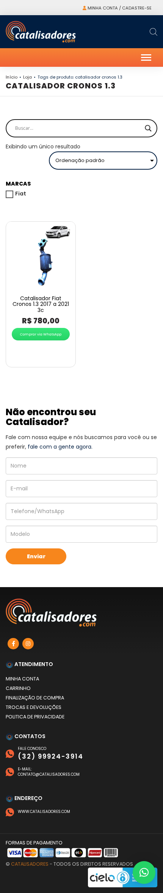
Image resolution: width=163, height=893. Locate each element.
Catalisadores (30, 864)
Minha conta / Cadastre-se (119, 8)
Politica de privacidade (35, 716)
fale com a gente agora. (60, 446)
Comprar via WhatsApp (40, 334)
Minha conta (22, 679)
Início (11, 77)
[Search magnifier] (148, 128)
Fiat (20, 193)
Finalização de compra (35, 698)
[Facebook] (13, 643)
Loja (27, 77)
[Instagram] (28, 643)
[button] (144, 872)
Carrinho (18, 688)
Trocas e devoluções (33, 707)
